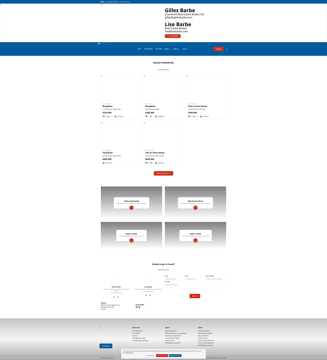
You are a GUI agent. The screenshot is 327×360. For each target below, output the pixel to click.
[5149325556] (117, 2)
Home (139, 49)
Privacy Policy (129, 352)
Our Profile (158, 49)
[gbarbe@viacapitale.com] (115, 2)
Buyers (167, 49)
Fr (227, 49)
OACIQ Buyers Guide (172, 343)
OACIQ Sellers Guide (205, 345)
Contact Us (106, 346)
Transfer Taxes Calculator (140, 340)
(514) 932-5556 (117, 293)
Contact (218, 49)
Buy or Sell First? (203, 336)
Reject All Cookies (162, 355)
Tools (184, 49)
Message (167, 281)
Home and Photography (206, 343)
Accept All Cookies (175, 355)
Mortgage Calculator (139, 338)
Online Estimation (204, 331)
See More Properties (162, 173)
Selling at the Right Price (206, 340)
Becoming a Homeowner (173, 336)
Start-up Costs (169, 340)
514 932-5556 (174, 36)
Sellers (176, 49)
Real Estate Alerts (170, 331)
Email (186, 276)
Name (166, 276)
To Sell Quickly (202, 338)
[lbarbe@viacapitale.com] (127, 2)
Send (193, 296)
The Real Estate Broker (205, 333)
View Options (150, 355)
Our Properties (148, 49)
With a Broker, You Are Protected (175, 333)
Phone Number (209, 276)
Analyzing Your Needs (172, 338)
